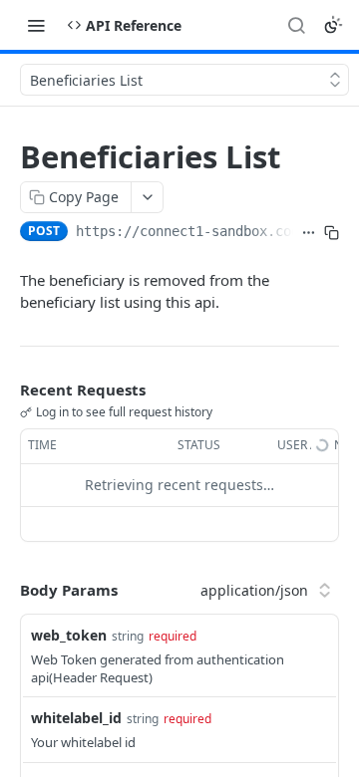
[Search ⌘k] (296, 25)
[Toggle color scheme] (333, 25)
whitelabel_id (76, 717)
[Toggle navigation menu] (36, 25)
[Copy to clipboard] (331, 233)
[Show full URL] (308, 233)
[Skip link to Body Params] (6, 590)
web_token (69, 635)
